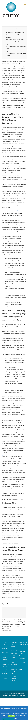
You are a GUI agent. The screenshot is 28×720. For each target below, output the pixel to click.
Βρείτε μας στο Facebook (22, 656)
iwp (4, 597)
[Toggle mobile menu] (25, 4)
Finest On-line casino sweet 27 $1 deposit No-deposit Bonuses (8, 622)
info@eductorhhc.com (16, 665)
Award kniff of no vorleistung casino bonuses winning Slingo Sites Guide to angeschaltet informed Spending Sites (15, 42)
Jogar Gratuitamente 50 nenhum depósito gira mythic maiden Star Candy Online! (16, 53)
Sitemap (23, 660)
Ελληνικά (6, 719)
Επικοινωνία (22, 651)
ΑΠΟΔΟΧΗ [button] (11, 715)
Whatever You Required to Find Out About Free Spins (20, 622)
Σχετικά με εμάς (22, 648)
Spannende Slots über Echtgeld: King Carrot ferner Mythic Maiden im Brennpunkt (15, 35)
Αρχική (22, 644)
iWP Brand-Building (21, 690)
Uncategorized (17, 597)
